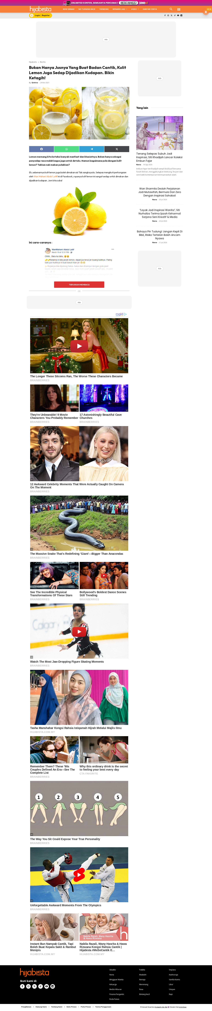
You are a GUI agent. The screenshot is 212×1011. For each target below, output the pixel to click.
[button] (171, 9)
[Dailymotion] (181, 15)
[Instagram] (168, 15)
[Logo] (40, 9)
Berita (42, 62)
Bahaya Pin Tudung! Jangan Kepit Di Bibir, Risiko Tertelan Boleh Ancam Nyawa (159, 235)
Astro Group (182, 1007)
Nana (138, 164)
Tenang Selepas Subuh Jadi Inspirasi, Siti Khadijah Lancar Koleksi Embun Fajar (159, 157)
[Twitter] (171, 15)
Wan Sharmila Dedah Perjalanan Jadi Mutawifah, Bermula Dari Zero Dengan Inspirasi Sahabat (159, 192)
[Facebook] (165, 15)
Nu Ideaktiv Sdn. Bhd (161, 1007)
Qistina (35, 82)
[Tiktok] (175, 15)
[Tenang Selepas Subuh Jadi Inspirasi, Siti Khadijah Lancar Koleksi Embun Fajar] (159, 133)
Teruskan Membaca (79, 284)
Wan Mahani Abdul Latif (45, 176)
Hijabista (33, 62)
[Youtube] (178, 15)
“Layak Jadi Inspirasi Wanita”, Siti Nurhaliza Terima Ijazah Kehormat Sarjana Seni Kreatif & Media (160, 213)
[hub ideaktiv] (179, 8)
